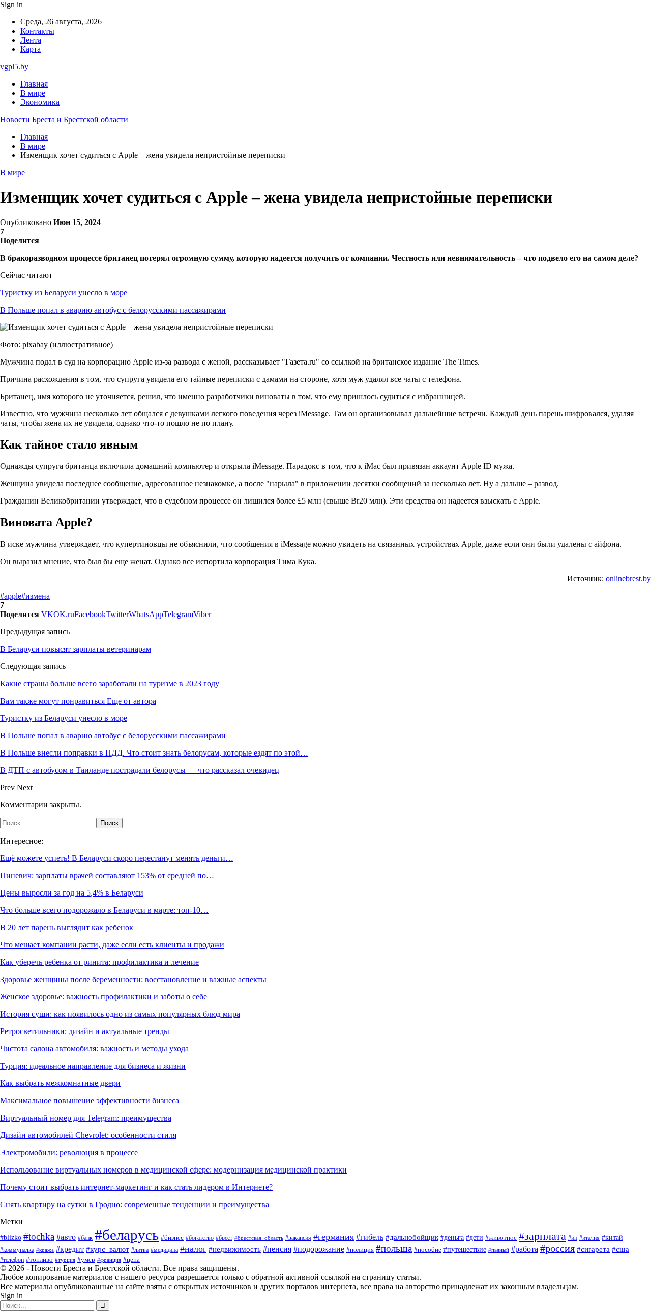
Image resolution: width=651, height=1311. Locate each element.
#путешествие (464, 1249)
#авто (66, 1237)
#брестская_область (258, 1238)
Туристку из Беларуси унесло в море (63, 292)
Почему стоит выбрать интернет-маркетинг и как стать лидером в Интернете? (136, 1187)
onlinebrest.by (628, 578)
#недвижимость (235, 1249)
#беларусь (127, 1234)
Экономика (40, 102)
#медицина (164, 1249)
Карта (30, 49)
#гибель (369, 1237)
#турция (65, 1260)
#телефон (12, 1260)
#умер (86, 1259)
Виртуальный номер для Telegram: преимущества (85, 1117)
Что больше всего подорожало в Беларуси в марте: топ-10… (104, 910)
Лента (30, 40)
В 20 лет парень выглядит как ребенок (66, 927)
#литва (140, 1249)
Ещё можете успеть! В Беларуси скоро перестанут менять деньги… (116, 858)
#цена (131, 1259)
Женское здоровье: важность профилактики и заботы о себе (103, 996)
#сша (620, 1249)
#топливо (39, 1259)
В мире (32, 93)
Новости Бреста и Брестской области (64, 119)
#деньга (452, 1237)
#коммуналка (17, 1250)
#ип (572, 1238)
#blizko (10, 1237)
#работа (524, 1249)
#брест (224, 1238)
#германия (333, 1237)
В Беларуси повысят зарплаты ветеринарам (75, 649)
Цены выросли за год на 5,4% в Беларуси (71, 892)
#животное (501, 1237)
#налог (193, 1249)
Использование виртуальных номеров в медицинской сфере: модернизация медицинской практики (173, 1169)
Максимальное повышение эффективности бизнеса (89, 1100)
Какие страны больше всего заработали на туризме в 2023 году (109, 683)
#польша (394, 1248)
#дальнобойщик (412, 1237)
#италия (589, 1237)
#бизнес (172, 1237)
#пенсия (277, 1249)
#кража (45, 1250)
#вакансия (298, 1237)
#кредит (70, 1249)
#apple (10, 596)
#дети (474, 1237)
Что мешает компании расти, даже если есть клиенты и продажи (112, 944)
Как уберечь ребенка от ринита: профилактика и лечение (99, 962)
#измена (35, 596)
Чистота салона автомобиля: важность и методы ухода (94, 1048)
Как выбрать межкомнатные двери (60, 1083)
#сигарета (593, 1249)
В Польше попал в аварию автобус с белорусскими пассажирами (113, 309)
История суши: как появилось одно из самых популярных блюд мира (120, 1014)
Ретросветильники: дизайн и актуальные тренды (84, 1031)
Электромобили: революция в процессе (69, 1152)
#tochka (38, 1236)
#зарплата (542, 1236)
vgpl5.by (14, 66)
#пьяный (498, 1250)
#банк (85, 1237)
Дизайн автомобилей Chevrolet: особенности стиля (88, 1135)
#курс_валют (107, 1249)
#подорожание (318, 1249)
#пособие (427, 1249)
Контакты (37, 30)
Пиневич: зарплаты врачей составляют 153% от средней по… (107, 875)
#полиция (360, 1249)
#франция (109, 1260)
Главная (34, 83)
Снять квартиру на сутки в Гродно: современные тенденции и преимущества (134, 1204)
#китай (612, 1237)
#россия (557, 1248)
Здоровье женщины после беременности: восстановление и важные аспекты (133, 979)
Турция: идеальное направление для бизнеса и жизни (93, 1066)
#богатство (200, 1237)
